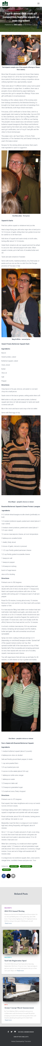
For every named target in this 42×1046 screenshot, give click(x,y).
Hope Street (14, 866)
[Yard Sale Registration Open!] (21, 942)
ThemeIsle (27, 1041)
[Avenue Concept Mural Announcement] (21, 989)
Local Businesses (26, 866)
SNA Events (6, 869)
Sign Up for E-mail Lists (21, 1036)
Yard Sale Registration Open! (15, 961)
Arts (6, 1004)
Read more (8, 923)
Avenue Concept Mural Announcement (19, 1008)
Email (15, 1031)
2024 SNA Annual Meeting (14, 911)
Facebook (8, 1032)
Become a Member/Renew (26, 1032)
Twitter (11, 1032)
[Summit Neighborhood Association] (5, 3)
